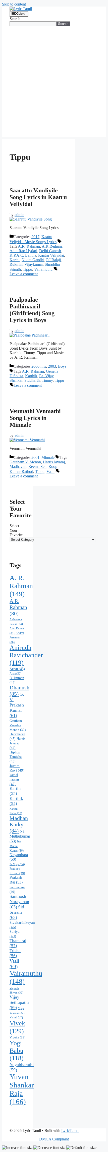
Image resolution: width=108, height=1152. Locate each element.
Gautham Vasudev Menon (18, 725)
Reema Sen (37, 466)
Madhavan (18, 466)
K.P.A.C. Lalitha (23, 255)
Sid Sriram (17, 912)
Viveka (17, 1037)
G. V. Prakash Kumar (17, 705)
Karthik (31, 376)
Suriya (15, 933)
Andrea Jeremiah (17, 637)
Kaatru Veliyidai (51, 255)
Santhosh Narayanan (19, 901)
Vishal (16, 1017)
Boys (62, 366)
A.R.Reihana (52, 246)
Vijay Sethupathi (19, 1002)
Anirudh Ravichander (26, 655)
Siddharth (32, 380)
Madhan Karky (19, 824)
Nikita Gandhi (33, 260)
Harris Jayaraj (54, 462)
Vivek (17, 1027)
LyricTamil (70, 1130)
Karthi (15, 260)
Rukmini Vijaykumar (26, 264)
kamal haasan (14, 779)
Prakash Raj (16, 880)
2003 (52, 366)
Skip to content (14, 4)
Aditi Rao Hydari (23, 251)
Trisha (15, 953)
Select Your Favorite (16, 530)
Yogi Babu (17, 1050)
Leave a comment (24, 274)
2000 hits (38, 366)
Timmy (47, 380)
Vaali (50, 471)
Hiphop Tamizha (16, 756)
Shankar (16, 380)
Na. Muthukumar (20, 836)
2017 (35, 237)
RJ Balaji (53, 260)
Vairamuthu (43, 269)
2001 (35, 457)
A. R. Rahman (21, 586)
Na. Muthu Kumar (17, 846)
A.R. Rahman (29, 246)
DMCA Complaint (54, 1139)
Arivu (17, 669)
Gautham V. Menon (25, 462)
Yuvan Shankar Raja (22, 1089)
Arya (15, 673)
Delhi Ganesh (50, 251)
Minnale (48, 457)
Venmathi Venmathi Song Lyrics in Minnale (35, 418)
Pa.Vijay (17, 864)
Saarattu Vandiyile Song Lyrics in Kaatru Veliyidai (38, 197)
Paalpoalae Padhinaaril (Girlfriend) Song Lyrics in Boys (32, 309)
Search (15, 19)
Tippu (27, 269)
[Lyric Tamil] (21, 9)
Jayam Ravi (17, 767)
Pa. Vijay (46, 376)
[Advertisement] (54, 83)
